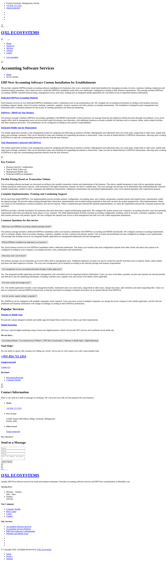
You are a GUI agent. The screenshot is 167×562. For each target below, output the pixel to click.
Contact (9, 516)
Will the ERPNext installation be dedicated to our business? (24, 242)
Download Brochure (14, 377)
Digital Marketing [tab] (91, 341)
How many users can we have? (14, 256)
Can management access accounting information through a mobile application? (32, 269)
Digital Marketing (9, 325)
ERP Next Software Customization (20, 531)
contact (9, 53)
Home (8, 43)
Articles (9, 50)
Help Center (11, 511)
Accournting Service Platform (18, 529)
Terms (8, 554)
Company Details (13, 380)
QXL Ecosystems (44, 549)
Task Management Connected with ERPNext (21, 142)
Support (9, 559)
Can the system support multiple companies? (19, 296)
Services (9, 48)
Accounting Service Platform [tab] (30, 341)
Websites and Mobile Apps (17, 533)
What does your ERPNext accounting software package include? (26, 227)
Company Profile (13, 509)
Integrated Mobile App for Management (19, 128)
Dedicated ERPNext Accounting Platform (19, 98)
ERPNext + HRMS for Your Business (17, 113)
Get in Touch (7, 462)
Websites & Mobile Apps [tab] (74, 341)
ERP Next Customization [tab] (53, 341)
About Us (10, 46)
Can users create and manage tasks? (16, 283)
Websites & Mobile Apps (12, 315)
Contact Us (5, 367)
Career (9, 514)
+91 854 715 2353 (14, 5)
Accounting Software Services (18, 526)
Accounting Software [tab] (10, 341)
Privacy (9, 556)
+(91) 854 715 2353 (13, 356)
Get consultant (12, 57)
